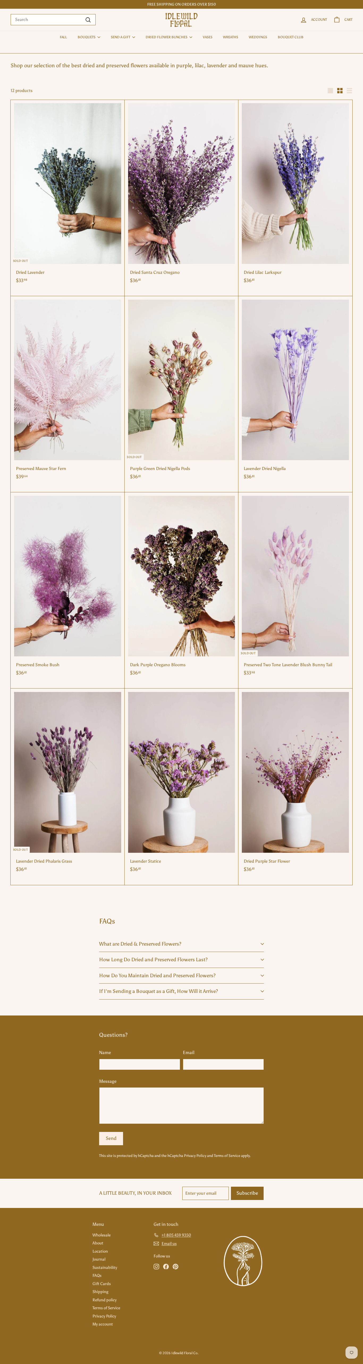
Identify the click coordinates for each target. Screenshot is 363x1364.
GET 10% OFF (217, 708)
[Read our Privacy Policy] (241, 693)
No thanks (217, 733)
